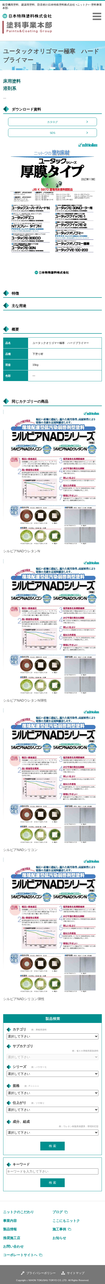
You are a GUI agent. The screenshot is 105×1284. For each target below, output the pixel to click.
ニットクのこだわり (18, 1212)
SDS (52, 132)
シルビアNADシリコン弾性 (23, 999)
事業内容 (10, 1221)
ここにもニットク (66, 1221)
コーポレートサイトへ (20, 1255)
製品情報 (10, 1229)
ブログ (57, 1212)
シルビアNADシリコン (20, 850)
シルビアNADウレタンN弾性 (25, 700)
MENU (97, 16)
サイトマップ (75, 1273)
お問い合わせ (13, 1246)
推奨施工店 (11, 1238)
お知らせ (59, 1238)
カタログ (52, 121)
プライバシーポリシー (41, 1273)
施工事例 (59, 1229)
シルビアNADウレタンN (21, 551)
